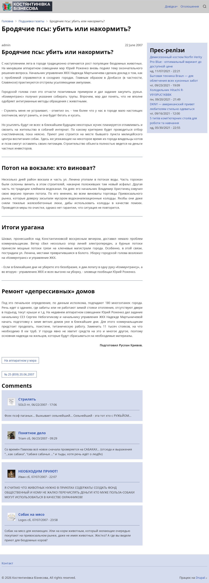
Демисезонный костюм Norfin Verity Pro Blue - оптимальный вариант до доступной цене (176, 61)
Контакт (7, 563)
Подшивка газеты (31, 21)
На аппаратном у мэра (20, 360)
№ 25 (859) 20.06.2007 (19, 374)
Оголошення (190, 6)
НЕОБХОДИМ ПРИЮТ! (38, 471)
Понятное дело (32, 432)
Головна (7, 21)
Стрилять (27, 399)
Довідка (170, 6)
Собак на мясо (31, 514)
